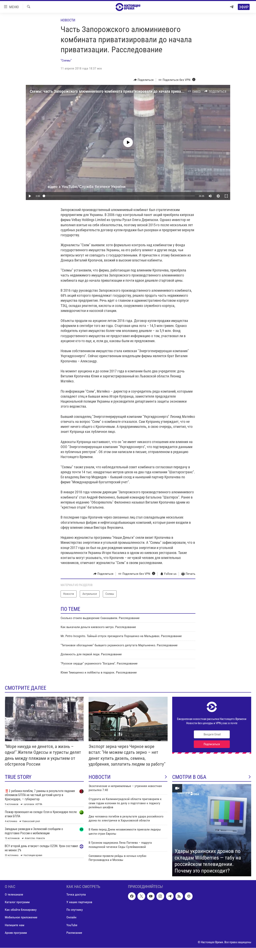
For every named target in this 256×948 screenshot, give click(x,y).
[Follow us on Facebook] (132, 896)
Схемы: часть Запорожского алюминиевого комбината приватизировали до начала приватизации (112, 91)
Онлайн (71, 917)
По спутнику (74, 910)
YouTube (71, 925)
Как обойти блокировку (21, 910)
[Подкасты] (188, 896)
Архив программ (16, 933)
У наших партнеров (79, 902)
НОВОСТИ (100, 777)
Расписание (74, 933)
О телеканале (14, 895)
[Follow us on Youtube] (151, 896)
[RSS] (179, 896)
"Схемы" (66, 60)
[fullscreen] (226, 196)
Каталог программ (17, 902)
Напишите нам (14, 925)
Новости (68, 20)
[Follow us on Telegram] (170, 896)
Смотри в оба (189, 777)
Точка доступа (76, 895)
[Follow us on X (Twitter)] (141, 896)
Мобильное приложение (21, 917)
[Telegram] (231, 7)
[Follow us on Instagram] (160, 896)
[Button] (144, 79)
